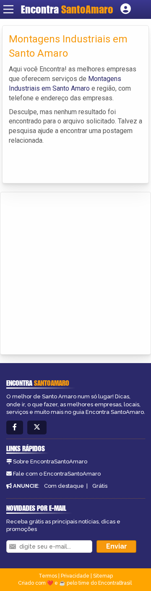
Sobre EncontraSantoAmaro (50, 461)
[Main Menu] (8, 9)
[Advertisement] (75, 272)
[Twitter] (37, 427)
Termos (48, 576)
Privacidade (75, 576)
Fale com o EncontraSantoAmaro (57, 474)
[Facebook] (14, 427)
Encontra (67, 9)
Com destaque (64, 486)
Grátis (99, 486)
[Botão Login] (125, 9)
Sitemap (103, 576)
